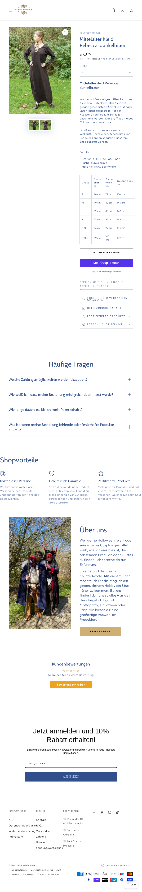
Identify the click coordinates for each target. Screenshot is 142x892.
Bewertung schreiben (71, 684)
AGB (12, 819)
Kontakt (41, 819)
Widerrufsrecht (20, 869)
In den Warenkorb (106, 252)
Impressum (16, 836)
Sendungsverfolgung (49, 847)
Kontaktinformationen (48, 874)
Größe (83, 65)
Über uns (42, 842)
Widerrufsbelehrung (22, 831)
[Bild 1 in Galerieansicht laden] (34, 125)
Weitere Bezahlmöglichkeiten (106, 271)
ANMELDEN (71, 776)
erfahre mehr (100, 631)
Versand (96, 58)
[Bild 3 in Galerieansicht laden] (45, 125)
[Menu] (10, 10)
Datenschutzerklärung (23, 825)
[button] (113, 10)
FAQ (39, 825)
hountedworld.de (90, 33)
